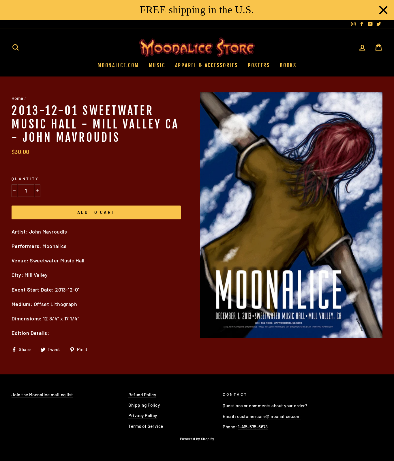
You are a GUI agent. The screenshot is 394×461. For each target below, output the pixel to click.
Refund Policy (142, 394)
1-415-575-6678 (253, 426)
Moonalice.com (118, 65)
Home (17, 98)
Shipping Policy (144, 405)
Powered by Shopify (197, 438)
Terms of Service (145, 426)
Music (157, 65)
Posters (259, 65)
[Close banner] (383, 10)
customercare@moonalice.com (269, 416)
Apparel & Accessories (206, 65)
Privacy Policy (142, 415)
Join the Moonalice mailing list (42, 394)
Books (288, 65)
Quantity (25, 178)
